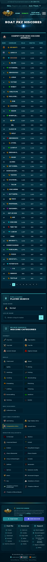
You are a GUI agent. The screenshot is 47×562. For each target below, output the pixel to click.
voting (28, 513)
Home (17, 13)
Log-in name (8, 313)
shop (21, 515)
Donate (25, 13)
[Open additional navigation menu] (44, 13)
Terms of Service (15, 560)
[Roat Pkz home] (8, 13)
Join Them (34, 6)
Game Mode (8, 303)
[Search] (41, 317)
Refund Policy (32, 560)
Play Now (35, 13)
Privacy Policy (24, 560)
